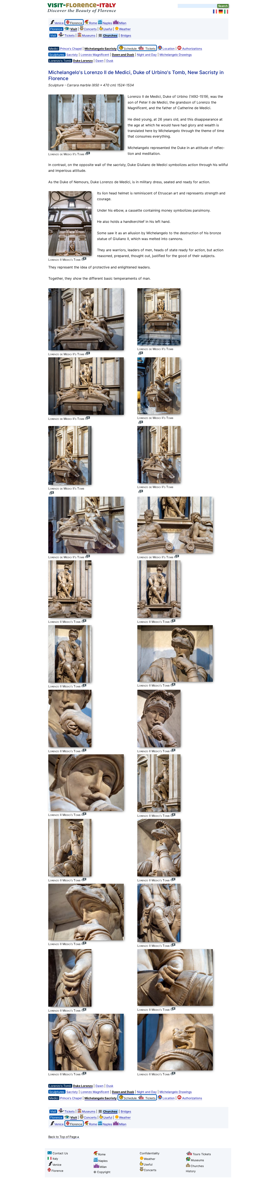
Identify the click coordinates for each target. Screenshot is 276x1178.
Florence (57, 1170)
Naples (107, 23)
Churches (197, 1166)
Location (169, 48)
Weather (125, 29)
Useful (107, 29)
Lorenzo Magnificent (95, 54)
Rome (93, 23)
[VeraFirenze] (226, 11)
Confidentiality (149, 1153)
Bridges (126, 35)
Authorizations (192, 48)
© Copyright (102, 1172)
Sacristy (72, 54)
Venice (59, 23)
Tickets (69, 35)
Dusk (109, 60)
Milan (122, 23)
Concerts (90, 29)
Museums (88, 35)
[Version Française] (215, 11)
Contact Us (60, 1153)
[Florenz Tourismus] (220, 11)
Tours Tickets (202, 1154)
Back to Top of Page (62, 1137)
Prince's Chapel (71, 48)
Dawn (100, 60)
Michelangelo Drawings (176, 54)
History (191, 1171)
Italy (55, 1158)
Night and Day (147, 54)
